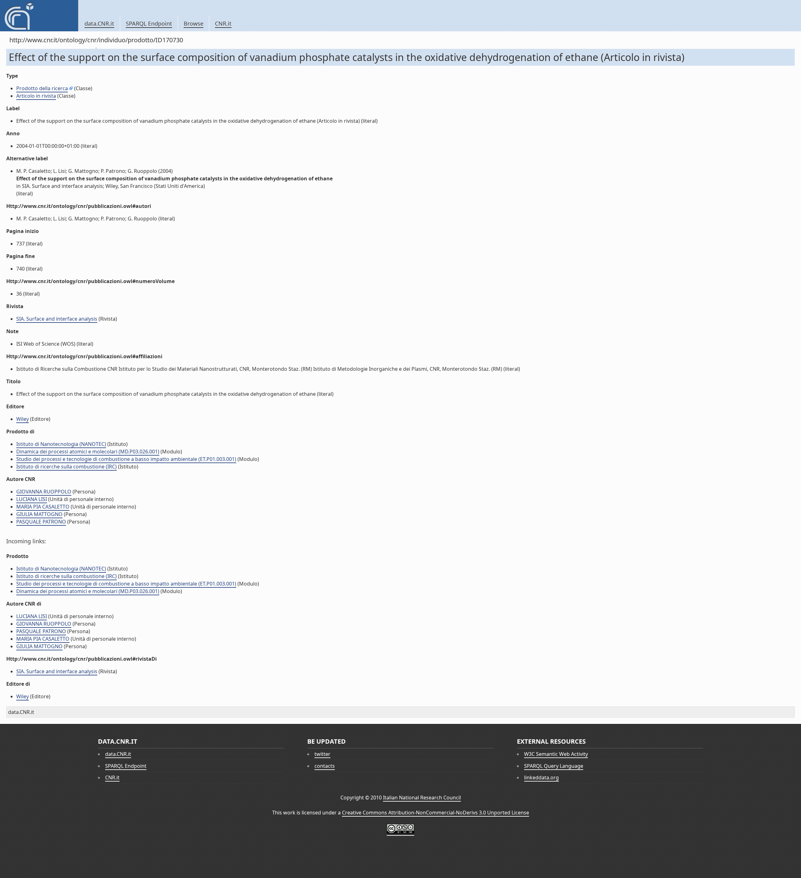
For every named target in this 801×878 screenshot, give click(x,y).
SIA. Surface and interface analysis (56, 318)
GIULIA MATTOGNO (39, 514)
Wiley (22, 419)
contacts (324, 765)
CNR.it (223, 23)
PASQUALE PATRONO (41, 521)
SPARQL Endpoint (149, 23)
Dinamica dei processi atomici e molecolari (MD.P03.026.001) (87, 451)
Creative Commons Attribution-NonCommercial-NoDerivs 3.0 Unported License (435, 812)
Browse (193, 23)
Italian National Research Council (422, 797)
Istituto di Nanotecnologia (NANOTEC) (61, 444)
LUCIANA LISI (31, 499)
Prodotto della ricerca (42, 88)
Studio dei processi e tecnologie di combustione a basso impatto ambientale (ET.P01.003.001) (126, 459)
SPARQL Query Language (553, 765)
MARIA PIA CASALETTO (42, 506)
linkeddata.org (541, 777)
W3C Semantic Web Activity (556, 754)
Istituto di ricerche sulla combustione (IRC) (66, 466)
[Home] (39, 15)
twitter (322, 754)
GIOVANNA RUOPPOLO (43, 491)
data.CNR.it (99, 23)
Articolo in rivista (36, 95)
